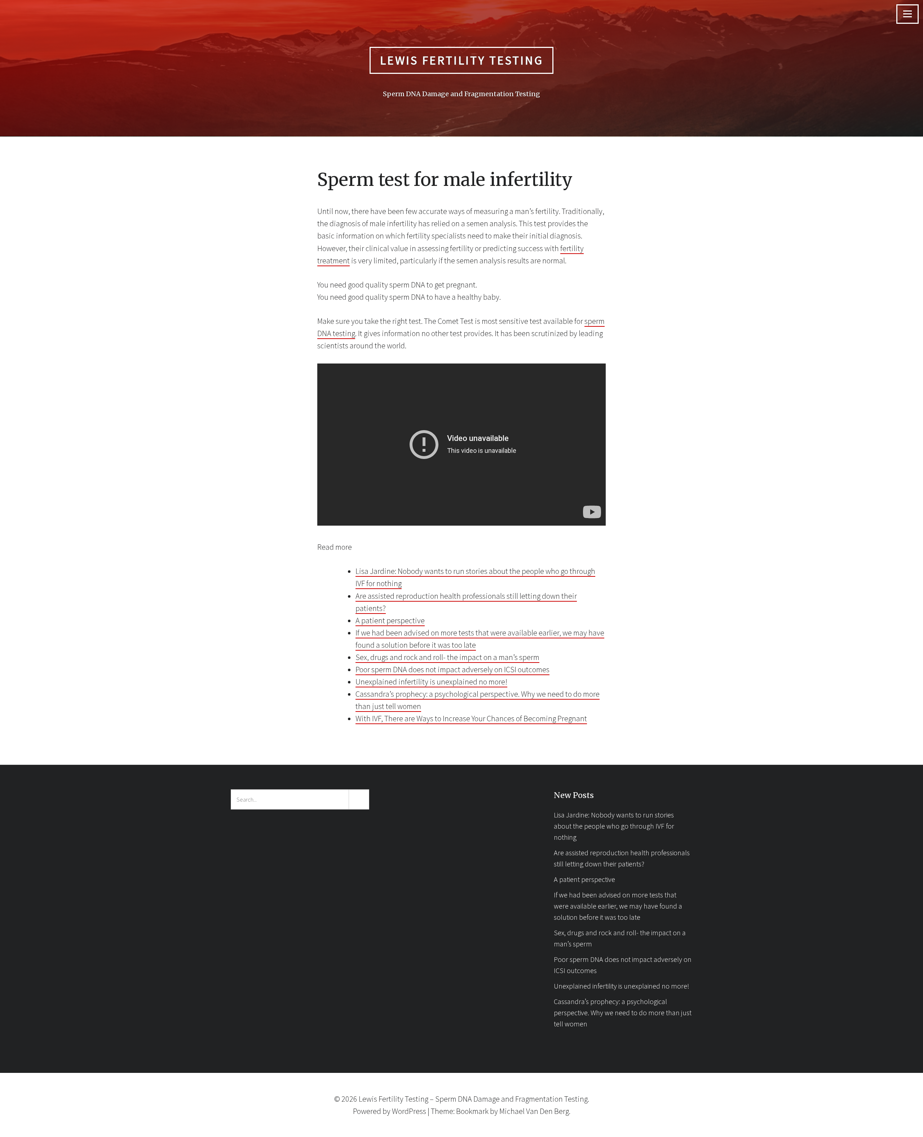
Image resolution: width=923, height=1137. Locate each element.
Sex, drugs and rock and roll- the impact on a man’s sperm (447, 657)
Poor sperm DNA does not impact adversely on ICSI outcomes (452, 669)
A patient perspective (390, 620)
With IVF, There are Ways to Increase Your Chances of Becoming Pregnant (471, 718)
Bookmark (472, 1111)
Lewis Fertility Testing (461, 60)
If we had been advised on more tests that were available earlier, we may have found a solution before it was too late (618, 906)
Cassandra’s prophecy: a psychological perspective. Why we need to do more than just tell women (623, 1012)
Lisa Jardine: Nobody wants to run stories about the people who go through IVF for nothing (614, 826)
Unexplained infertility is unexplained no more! (431, 682)
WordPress (409, 1111)
